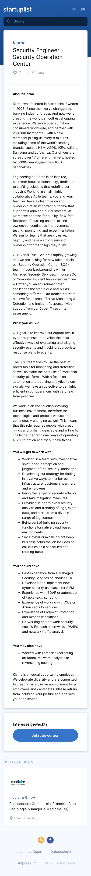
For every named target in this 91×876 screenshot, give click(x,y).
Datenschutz (60, 851)
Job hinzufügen (29, 851)
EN (83, 9)
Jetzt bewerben (46, 735)
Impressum (27, 863)
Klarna (19, 42)
